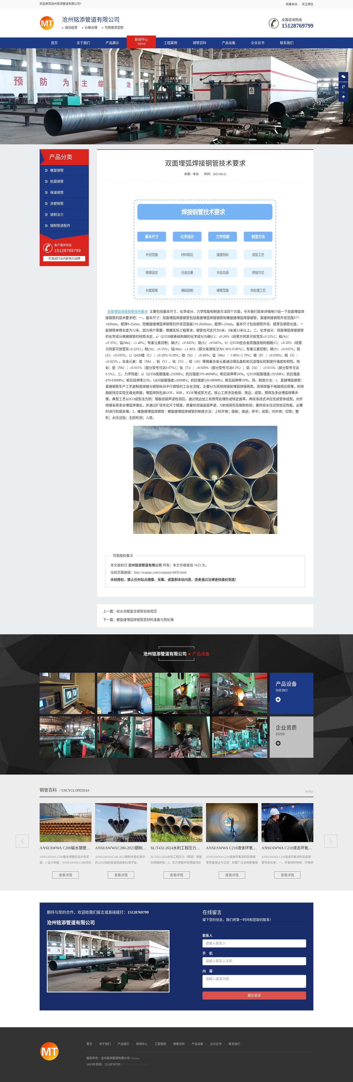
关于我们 (83, 43)
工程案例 (170, 43)
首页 (54, 43)
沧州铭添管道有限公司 (91, 20)
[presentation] (22, 841)
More (309, 791)
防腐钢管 (57, 181)
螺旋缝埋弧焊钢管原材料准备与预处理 (145, 620)
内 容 (207, 971)
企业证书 (257, 43)
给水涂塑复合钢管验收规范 (136, 611)
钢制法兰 (57, 214)
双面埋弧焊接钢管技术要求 (127, 311)
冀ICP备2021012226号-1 (136, 1064)
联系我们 (286, 43)
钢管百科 (199, 43)
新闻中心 (141, 42)
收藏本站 (291, 4)
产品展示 (112, 43)
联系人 (207, 935)
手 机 (207, 953)
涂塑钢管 (57, 203)
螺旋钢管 (57, 170)
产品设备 (228, 43)
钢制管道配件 (60, 225)
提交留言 (254, 995)
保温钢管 (57, 192)
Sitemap (135, 1058)
